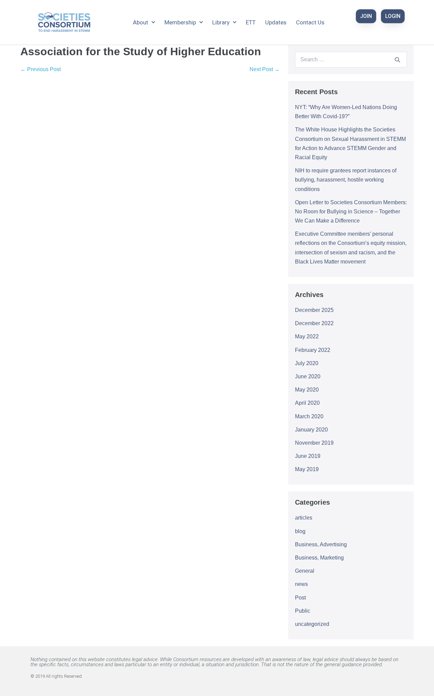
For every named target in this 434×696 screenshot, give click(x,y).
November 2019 (314, 443)
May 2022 (307, 336)
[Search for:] (351, 59)
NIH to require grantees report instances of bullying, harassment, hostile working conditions (345, 180)
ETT (251, 22)
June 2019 (307, 456)
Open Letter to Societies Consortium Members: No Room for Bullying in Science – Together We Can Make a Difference (351, 211)
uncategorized (312, 624)
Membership (180, 22)
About (140, 22)
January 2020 (311, 430)
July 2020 (306, 363)
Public (302, 611)
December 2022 (314, 323)
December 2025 (314, 310)
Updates (276, 22)
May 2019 (307, 469)
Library (221, 22)
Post (300, 597)
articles (303, 518)
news (301, 584)
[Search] (397, 60)
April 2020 (307, 403)
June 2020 (307, 376)
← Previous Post (40, 69)
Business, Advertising (321, 544)
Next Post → (265, 69)
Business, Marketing (319, 558)
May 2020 (307, 390)
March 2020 (309, 416)
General (304, 571)
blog (300, 531)
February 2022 (312, 350)
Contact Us (310, 22)
